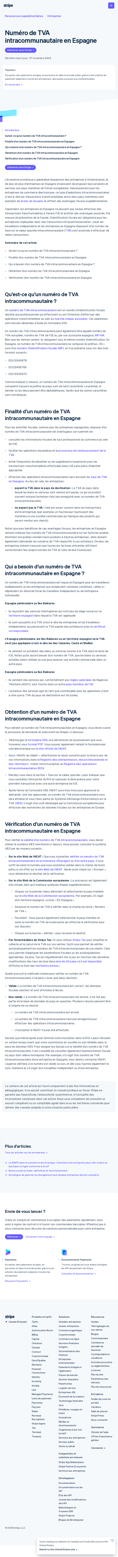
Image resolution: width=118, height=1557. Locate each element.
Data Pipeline (39, 1360)
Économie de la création (71, 1396)
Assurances (65, 1417)
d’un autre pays (84, 860)
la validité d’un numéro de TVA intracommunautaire (54, 840)
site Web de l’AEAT (50, 869)
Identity (36, 1376)
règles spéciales (81, 680)
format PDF (35, 744)
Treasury (36, 1436)
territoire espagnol (21, 615)
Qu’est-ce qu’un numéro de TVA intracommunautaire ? (35, 135)
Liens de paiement (41, 1398)
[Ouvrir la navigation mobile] (111, 5)
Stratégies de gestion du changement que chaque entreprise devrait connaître (54, 1174)
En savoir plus (12, 84)
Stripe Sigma (38, 1423)
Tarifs (35, 1321)
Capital (35, 1338)
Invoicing (36, 1381)
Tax (34, 1427)
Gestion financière (68, 1379)
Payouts (36, 1406)
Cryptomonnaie (40, 1356)
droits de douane (32, 201)
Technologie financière (71, 1400)
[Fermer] (112, 1541)
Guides (95, 1321)
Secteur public (66, 1441)
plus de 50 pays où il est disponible (79, 961)
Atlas (34, 1326)
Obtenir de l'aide (99, 1432)
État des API (65, 1495)
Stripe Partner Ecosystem (72, 1466)
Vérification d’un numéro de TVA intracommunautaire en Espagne (42, 158)
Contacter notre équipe (39, 1236)
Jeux (61, 1405)
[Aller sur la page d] (8, 1317)
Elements (37, 1364)
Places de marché (68, 1375)
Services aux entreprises (72, 1437)
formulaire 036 (37, 740)
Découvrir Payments (16, 1280)
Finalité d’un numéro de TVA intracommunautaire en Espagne (39, 141)
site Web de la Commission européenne (48, 895)
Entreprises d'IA (67, 1392)
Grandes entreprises (70, 1321)
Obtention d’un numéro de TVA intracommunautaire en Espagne (41, 152)
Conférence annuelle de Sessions (97, 1346)
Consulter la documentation (77, 1273)
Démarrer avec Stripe (19, 50)
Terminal (36, 1432)
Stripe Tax (79, 940)
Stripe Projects (67, 1515)
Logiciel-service (67, 1387)
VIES (19, 803)
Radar (35, 1411)
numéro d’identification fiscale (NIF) (40, 348)
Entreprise (54, 16)
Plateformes (65, 1383)
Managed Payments (42, 1394)
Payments (37, 1402)
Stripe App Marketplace (71, 1462)
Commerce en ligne (69, 1338)
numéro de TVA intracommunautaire (33, 310)
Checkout (37, 1343)
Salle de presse (99, 1411)
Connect (36, 1351)
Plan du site (97, 1374)
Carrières (96, 1406)
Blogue (94, 1333)
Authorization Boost (42, 1330)
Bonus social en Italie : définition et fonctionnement (38, 1170)
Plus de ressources (101, 1386)
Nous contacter (99, 1419)
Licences (96, 1370)
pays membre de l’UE (79, 684)
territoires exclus (46, 965)
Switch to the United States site (57, 1549)
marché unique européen (71, 318)
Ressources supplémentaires (24, 16)
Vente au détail (67, 1446)
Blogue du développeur (71, 1519)
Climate (36, 1347)
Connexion (97, 1447)
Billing (35, 1334)
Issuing (35, 1385)
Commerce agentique (70, 1330)
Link (34, 1389)
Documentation (67, 1482)
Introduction (12, 130)
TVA (68, 230)
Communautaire (99, 1338)
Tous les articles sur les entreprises (25, 1152)
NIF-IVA (99, 335)
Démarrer (12, 1236)
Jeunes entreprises (69, 1326)
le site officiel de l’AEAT (51, 748)
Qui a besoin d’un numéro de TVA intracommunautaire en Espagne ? (43, 147)
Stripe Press (97, 1415)
